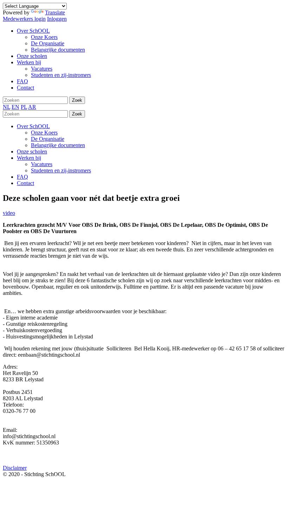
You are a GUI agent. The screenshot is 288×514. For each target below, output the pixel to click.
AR (32, 107)
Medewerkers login (24, 19)
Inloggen (57, 19)
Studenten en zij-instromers (61, 170)
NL (6, 107)
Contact (25, 183)
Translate (55, 12)
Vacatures (41, 164)
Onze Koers (44, 133)
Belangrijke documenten (58, 145)
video (9, 213)
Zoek (77, 100)
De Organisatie (47, 139)
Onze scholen (32, 151)
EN (15, 107)
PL (24, 107)
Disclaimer (15, 468)
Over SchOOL (33, 126)
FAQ (22, 177)
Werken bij (29, 158)
